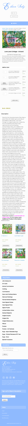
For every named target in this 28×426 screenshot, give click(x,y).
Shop (7, 28)
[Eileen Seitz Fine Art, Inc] (14, 6)
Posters (4, 326)
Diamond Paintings (7, 297)
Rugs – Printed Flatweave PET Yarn (11, 334)
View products (6, 245)
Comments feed (5, 415)
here (21, 384)
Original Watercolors (7, 321)
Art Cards (11, 28)
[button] (24, 33)
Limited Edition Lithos (8, 310)
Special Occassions (7, 339)
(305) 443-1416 (8, 366)
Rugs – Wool (5, 337)
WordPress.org (5, 417)
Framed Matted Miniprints (9, 299)
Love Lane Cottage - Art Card (14, 93)
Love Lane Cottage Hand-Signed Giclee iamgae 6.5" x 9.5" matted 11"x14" (14, 89)
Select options (4, 83)
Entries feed (4, 413)
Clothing (4, 289)
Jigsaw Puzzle (6, 307)
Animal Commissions (8, 286)
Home (3, 28)
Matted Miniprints (7, 313)
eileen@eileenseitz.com (10, 369)
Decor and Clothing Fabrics (9, 294)
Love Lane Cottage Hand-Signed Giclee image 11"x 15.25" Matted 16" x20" (14, 83)
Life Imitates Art (6, 281)
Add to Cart (15, 100)
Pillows (4, 323)
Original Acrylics (6, 315)
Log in (3, 410)
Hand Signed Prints (7, 305)
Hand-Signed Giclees (7, 302)
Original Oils (5, 318)
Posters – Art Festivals (8, 329)
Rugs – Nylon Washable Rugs (10, 331)
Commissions (6, 291)
